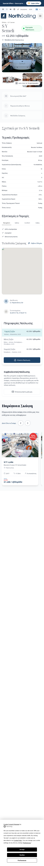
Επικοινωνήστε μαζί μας (23, 392)
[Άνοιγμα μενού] (40, 16)
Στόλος (4, 22)
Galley (38, 223)
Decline (22, 855)
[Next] (28, 423)
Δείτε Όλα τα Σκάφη (9, 423)
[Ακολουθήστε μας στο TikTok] (18, 9)
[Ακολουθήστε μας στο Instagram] (7, 9)
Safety (17, 223)
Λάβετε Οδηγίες (36, 243)
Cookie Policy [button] (18, 840)
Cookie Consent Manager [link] (11, 824)
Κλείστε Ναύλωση (23, 360)
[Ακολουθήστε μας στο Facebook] (3, 9)
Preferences (22, 860)
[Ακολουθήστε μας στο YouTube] (10, 9)
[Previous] (20, 423)
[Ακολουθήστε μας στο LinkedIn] (14, 9)
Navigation (6, 223)
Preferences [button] (27, 843)
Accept (22, 849)
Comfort (27, 223)
